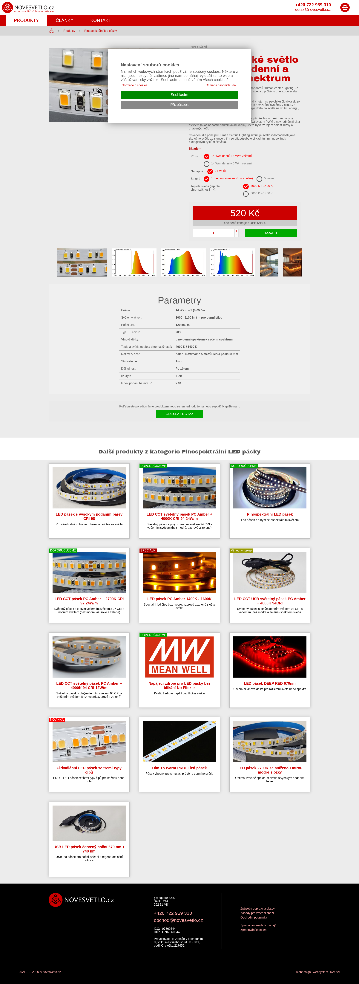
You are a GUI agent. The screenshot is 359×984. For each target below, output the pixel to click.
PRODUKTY (26, 20)
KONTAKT (100, 20)
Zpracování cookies (253, 929)
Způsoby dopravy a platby (257, 908)
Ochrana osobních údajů (222, 85)
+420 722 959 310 (173, 913)
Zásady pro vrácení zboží (257, 913)
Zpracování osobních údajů (258, 925)
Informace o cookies (134, 85)
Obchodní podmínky (253, 917)
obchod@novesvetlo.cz (178, 920)
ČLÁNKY (64, 20)
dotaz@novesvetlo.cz (313, 9)
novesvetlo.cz (52, 972)
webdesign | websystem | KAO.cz (318, 972)
